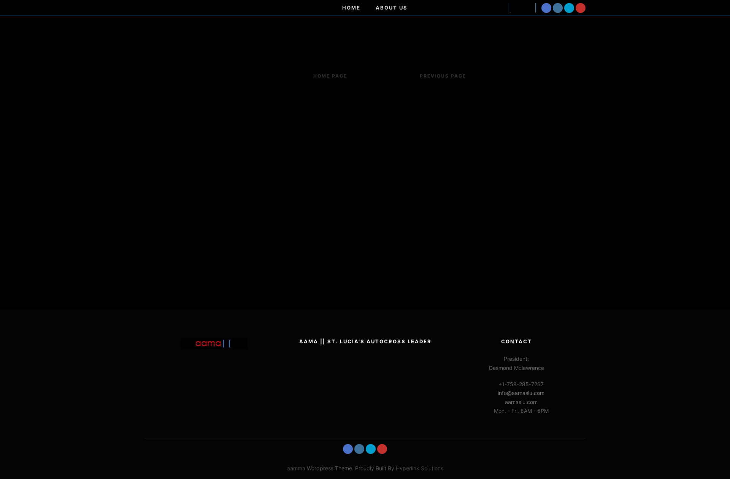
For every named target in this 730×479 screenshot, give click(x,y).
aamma (296, 468)
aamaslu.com (521, 402)
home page (330, 76)
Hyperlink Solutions (419, 468)
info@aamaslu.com (521, 393)
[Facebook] (546, 8)
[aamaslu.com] (192, 8)
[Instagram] (558, 8)
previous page (443, 76)
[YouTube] (581, 8)
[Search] (523, 8)
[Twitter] (569, 8)
